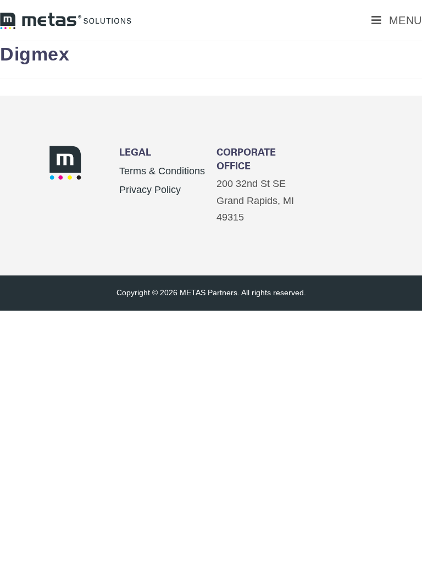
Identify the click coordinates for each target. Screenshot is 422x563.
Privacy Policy (150, 189)
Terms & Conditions (162, 170)
